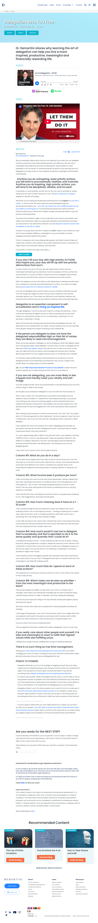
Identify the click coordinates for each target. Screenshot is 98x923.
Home (6, 11)
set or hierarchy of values (64, 194)
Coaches (79, 5)
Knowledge (67, 5)
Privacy (79, 916)
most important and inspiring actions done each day (45, 651)
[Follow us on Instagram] (19, 912)
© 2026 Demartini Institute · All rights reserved (58, 916)
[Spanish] (39, 908)
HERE (22, 783)
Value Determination (58, 889)
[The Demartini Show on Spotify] (56, 91)
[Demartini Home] (13, 880)
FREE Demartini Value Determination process (37, 691)
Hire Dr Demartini (33, 894)
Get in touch (12, 886)
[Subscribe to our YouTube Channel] (14, 912)
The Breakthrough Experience (36, 884)
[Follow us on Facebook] (6, 912)
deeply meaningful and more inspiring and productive (51, 673)
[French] (32, 908)
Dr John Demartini (33, 882)
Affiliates (30, 896)
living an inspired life (52, 306)
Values (51, 5)
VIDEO (20, 33)
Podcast (78, 891)
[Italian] (29, 912)
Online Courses (56, 894)
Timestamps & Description (28, 141)
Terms (74, 916)
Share (65, 152)
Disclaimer (86, 916)
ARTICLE (32, 33)
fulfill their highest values (33, 348)
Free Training (79, 882)
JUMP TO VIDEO (23, 254)
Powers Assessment (57, 891)
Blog (13, 11)
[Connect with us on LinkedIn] (10, 912)
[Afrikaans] (35, 908)
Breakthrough (42, 5)
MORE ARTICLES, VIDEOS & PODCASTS (49, 868)
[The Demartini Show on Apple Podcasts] (40, 91)
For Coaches (55, 884)
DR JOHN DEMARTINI (10, 27)
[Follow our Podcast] (6, 915)
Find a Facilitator (57, 887)
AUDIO (9, 33)
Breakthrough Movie (81, 889)
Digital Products (56, 896)
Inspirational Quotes (82, 894)
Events (58, 5)
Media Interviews (80, 887)
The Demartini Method (34, 887)
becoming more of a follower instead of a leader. (39, 287)
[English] (29, 908)
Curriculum (31, 891)
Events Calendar (57, 882)
